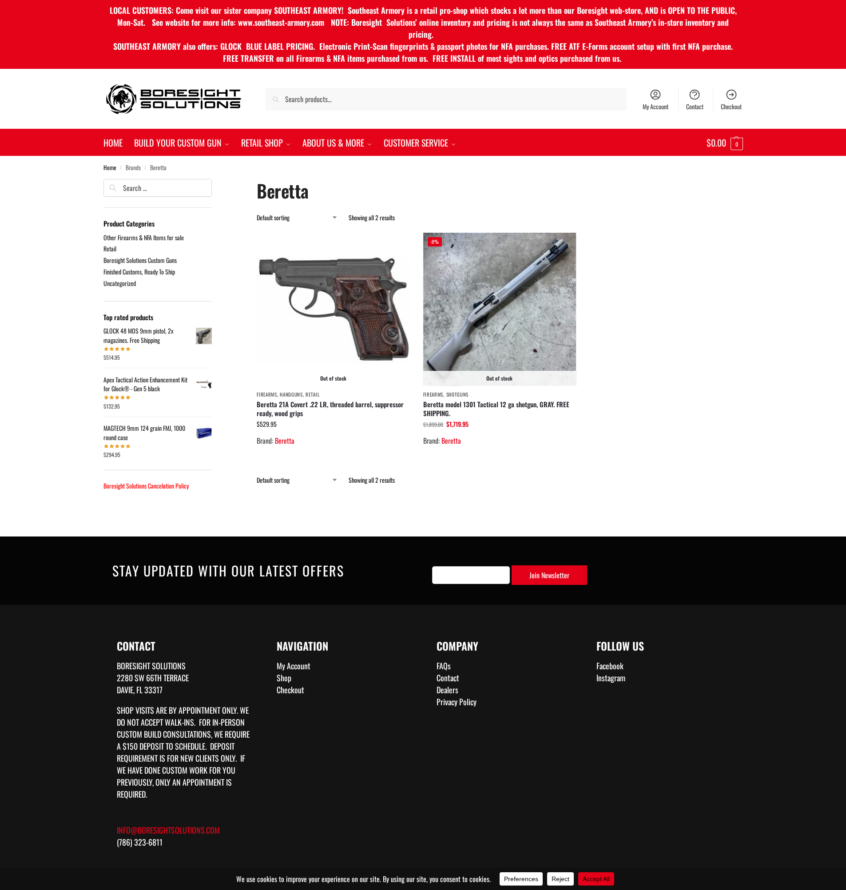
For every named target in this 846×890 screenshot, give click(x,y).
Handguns (291, 394)
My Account (655, 106)
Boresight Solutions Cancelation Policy (146, 485)
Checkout (731, 106)
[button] (725, 142)
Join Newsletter (549, 575)
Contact (694, 106)
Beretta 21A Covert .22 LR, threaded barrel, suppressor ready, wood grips (330, 408)
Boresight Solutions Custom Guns (140, 260)
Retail (312, 394)
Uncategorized (119, 283)
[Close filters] (214, 185)
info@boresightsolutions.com (168, 830)
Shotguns (457, 394)
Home (109, 167)
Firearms (267, 394)
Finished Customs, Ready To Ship (139, 271)
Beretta (284, 440)
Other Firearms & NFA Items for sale (143, 237)
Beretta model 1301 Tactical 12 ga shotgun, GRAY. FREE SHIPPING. (496, 408)
